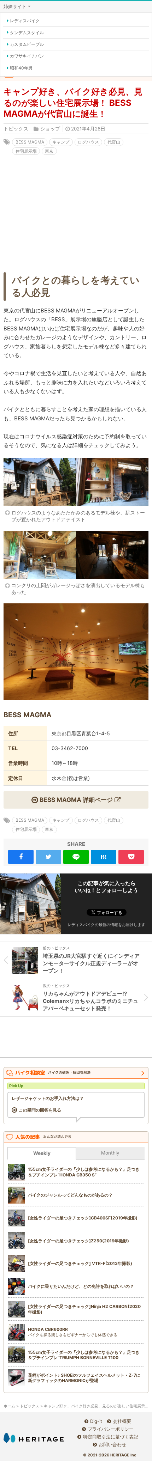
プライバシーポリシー (111, 1429)
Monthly (110, 1153)
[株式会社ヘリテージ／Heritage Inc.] (34, 1438)
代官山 (113, 142)
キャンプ (60, 142)
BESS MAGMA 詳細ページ (76, 799)
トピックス (16, 129)
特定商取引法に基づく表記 (110, 1436)
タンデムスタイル (27, 32)
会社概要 (122, 1421)
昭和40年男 (21, 68)
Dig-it (96, 1421)
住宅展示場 (26, 151)
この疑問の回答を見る (40, 1110)
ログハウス (88, 142)
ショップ (50, 129)
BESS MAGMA (30, 142)
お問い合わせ (112, 1444)
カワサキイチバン (27, 56)
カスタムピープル (27, 44)
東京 (49, 151)
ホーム (9, 1406)
